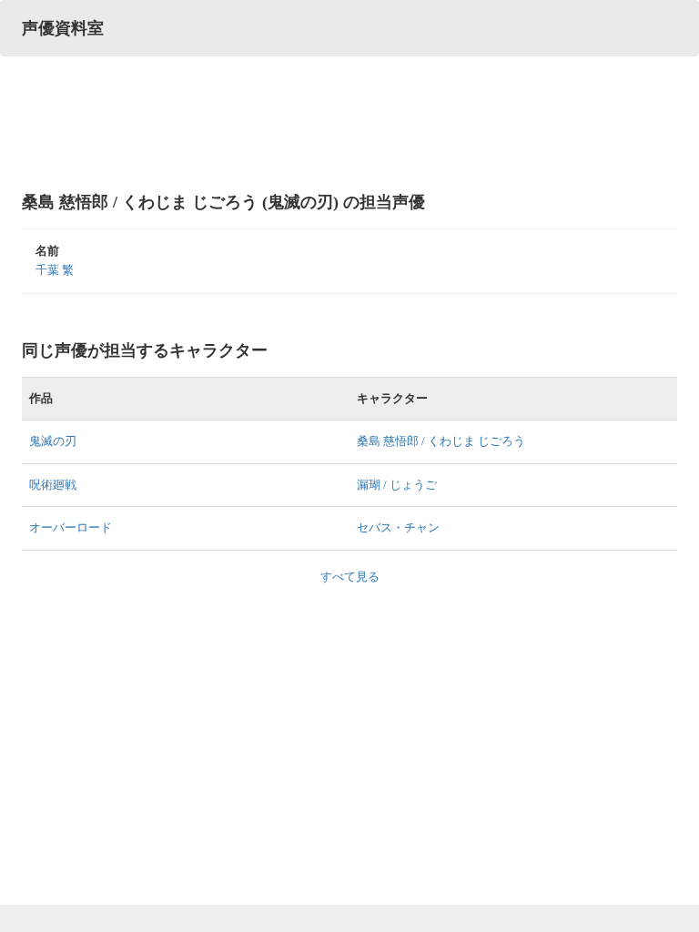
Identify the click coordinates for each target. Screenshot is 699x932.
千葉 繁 (54, 270)
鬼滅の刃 (52, 441)
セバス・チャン (398, 527)
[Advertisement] (349, 123)
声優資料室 (63, 28)
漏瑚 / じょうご (397, 484)
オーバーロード (70, 527)
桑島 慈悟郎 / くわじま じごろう (441, 441)
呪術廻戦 (52, 484)
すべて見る (350, 576)
